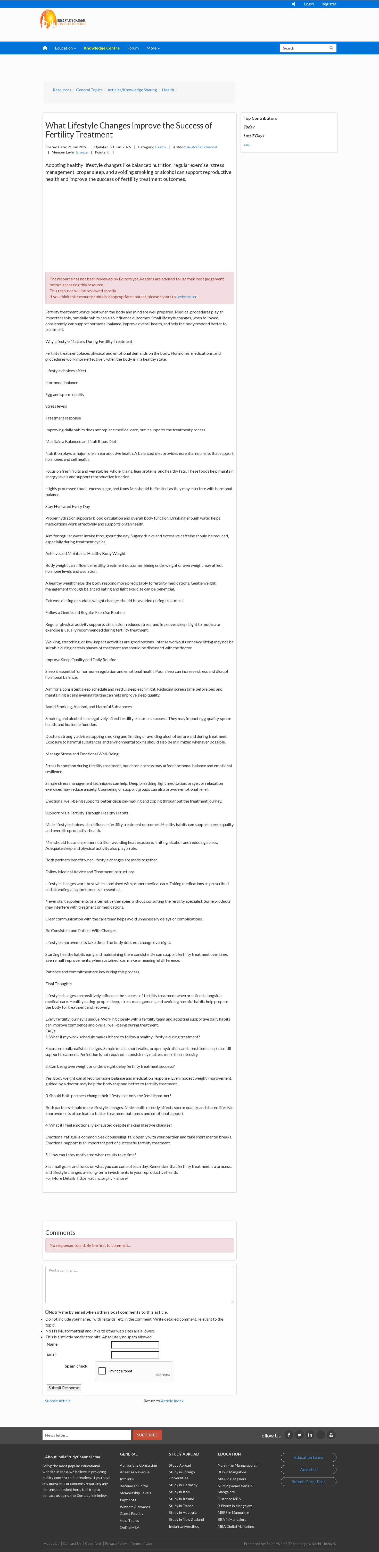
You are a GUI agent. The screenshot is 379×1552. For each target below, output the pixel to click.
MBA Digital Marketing (236, 1526)
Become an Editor (134, 1486)
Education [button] (64, 47)
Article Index (172, 1400)
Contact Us (72, 1543)
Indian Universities (184, 1526)
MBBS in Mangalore (233, 1512)
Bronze (82, 152)
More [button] (151, 47)
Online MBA (129, 1527)
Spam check (76, 1365)
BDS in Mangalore (232, 1472)
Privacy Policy (116, 1543)
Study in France (181, 1506)
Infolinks (127, 1479)
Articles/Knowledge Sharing (132, 89)
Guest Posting (132, 1513)
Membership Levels (135, 1493)
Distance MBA (229, 1499)
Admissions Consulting (138, 1465)
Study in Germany (183, 1485)
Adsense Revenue (135, 1472)
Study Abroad (180, 1465)
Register (329, 4)
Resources (62, 89)
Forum (133, 47)
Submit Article (58, 1400)
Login (309, 4)
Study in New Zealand (186, 1519)
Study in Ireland (181, 1499)
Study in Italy (179, 1492)
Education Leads (308, 1457)
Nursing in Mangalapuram (238, 1465)
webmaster (186, 296)
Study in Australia (183, 1512)
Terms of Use (141, 1543)
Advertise (308, 1469)
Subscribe (147, 1435)
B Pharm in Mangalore (235, 1506)
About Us (51, 1543)
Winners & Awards (135, 1507)
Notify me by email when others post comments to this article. (108, 1312)
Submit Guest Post (308, 1481)
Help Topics (129, 1520)
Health (168, 89)
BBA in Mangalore (232, 1519)
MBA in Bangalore (232, 1479)
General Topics (89, 89)
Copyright (93, 1543)
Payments (128, 1500)
